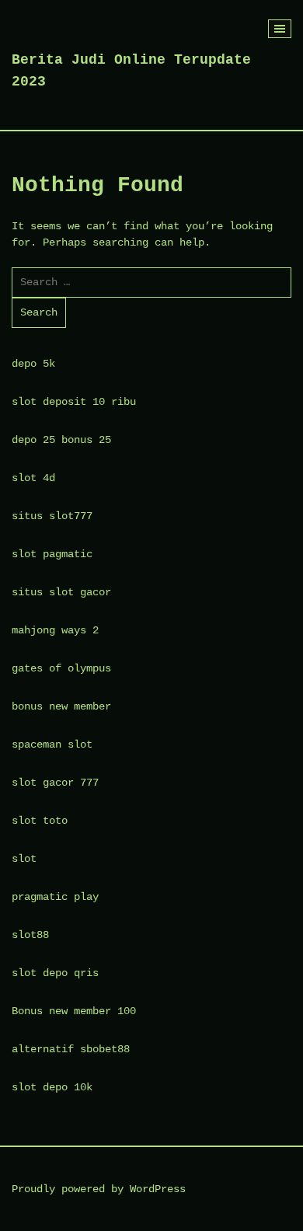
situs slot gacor (61, 592)
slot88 (30, 935)
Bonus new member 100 (74, 1011)
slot (24, 859)
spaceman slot (52, 744)
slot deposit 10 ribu (74, 402)
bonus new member (61, 706)
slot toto (40, 820)
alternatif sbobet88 (71, 1049)
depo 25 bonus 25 (61, 440)
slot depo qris (55, 973)
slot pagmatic (52, 554)
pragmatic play (55, 897)
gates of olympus (61, 668)
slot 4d (33, 478)
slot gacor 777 (55, 782)
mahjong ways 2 (55, 630)
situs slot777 (52, 516)
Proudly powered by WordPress (99, 1189)
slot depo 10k (52, 1087)
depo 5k (33, 363)
